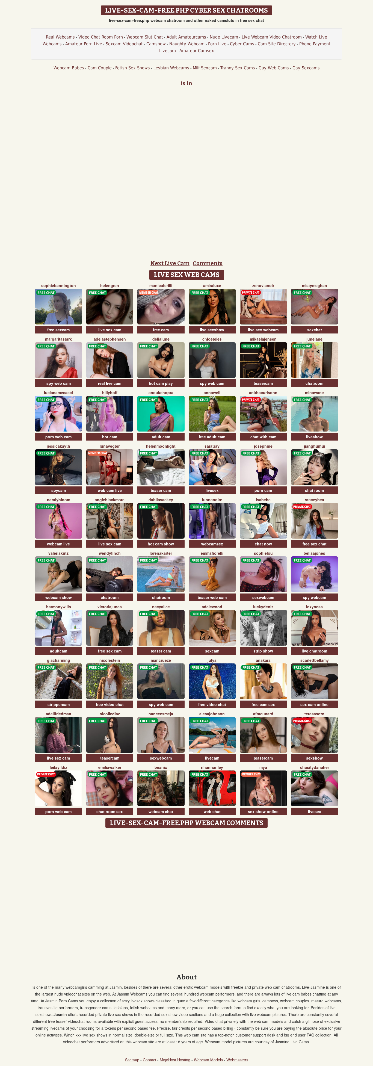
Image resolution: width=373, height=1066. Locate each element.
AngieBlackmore (110, 499)
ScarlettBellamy (314, 660)
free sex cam (110, 651)
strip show (263, 651)
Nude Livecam (224, 37)
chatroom (314, 383)
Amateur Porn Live (83, 43)
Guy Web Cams (274, 67)
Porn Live (217, 43)
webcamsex (212, 544)
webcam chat (161, 811)
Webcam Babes (69, 67)
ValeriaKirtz (58, 553)
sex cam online (314, 704)
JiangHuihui (314, 446)
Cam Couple (100, 67)
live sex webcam (263, 329)
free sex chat (315, 544)
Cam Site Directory (277, 43)
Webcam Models (208, 1059)
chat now (263, 544)
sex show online (263, 811)
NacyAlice (161, 606)
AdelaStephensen (110, 339)
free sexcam (58, 329)
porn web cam (58, 436)
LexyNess (314, 606)
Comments (208, 263)
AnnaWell (212, 392)
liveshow (314, 436)
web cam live (110, 490)
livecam (212, 758)
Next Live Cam (170, 263)
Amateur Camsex (196, 50)
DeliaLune (161, 339)
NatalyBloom (58, 499)
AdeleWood (212, 606)
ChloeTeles (212, 339)
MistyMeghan (314, 285)
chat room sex (109, 811)
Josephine (263, 446)
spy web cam (58, 383)
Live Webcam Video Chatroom (272, 37)
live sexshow (212, 329)
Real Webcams (60, 37)
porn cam (263, 490)
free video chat (110, 704)
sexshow (314, 758)
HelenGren (109, 285)
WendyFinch (110, 553)
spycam (58, 490)
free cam (161, 329)
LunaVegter (110, 446)
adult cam (161, 436)
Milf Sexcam (205, 67)
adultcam (58, 651)
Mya (263, 767)
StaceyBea (314, 499)
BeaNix (161, 767)
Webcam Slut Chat (144, 37)
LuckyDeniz (263, 606)
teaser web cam (212, 597)
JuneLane (314, 339)
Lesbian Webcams (171, 67)
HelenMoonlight (161, 446)
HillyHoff (109, 392)
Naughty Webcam (187, 43)
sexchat (314, 329)
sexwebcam (263, 597)
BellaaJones (314, 553)
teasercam (263, 383)
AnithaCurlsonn (263, 392)
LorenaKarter (161, 553)
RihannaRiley (212, 767)
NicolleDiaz (110, 713)
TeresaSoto (314, 713)
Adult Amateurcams (186, 37)
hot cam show (161, 544)
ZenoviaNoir (263, 285)
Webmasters (237, 1059)
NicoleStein (109, 660)
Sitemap (132, 1059)
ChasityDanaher (314, 767)
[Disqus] (186, 899)
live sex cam (109, 329)
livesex (212, 490)
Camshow (156, 43)
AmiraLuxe (212, 285)
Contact (149, 1059)
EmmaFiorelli (212, 553)
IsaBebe (263, 499)
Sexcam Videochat (124, 43)
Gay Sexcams (306, 67)
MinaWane (314, 392)
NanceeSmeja (161, 713)
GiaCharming (58, 660)
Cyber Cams (242, 43)
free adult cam (212, 436)
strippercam (59, 704)
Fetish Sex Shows (132, 67)
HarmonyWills (58, 606)
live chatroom (314, 651)
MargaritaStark (58, 339)
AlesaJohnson (212, 713)
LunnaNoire (212, 499)
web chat (212, 811)
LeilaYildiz (58, 767)
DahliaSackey (161, 499)
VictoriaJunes (109, 606)
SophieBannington (58, 285)
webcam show (58, 597)
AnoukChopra (161, 392)
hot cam (109, 436)
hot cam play (161, 383)
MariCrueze (161, 660)
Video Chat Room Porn (100, 37)
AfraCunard (263, 713)
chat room (314, 490)
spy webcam (314, 597)
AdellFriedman (58, 713)
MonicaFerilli (160, 285)
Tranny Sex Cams (237, 67)
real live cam (109, 383)
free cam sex (263, 704)
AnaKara (263, 660)
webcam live (58, 544)
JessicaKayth (58, 446)
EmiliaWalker (109, 767)
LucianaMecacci (58, 392)
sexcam (212, 651)
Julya (212, 660)
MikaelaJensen (263, 339)
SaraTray (212, 446)
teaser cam (161, 490)
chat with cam (263, 436)
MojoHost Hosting (175, 1059)
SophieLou (263, 553)
